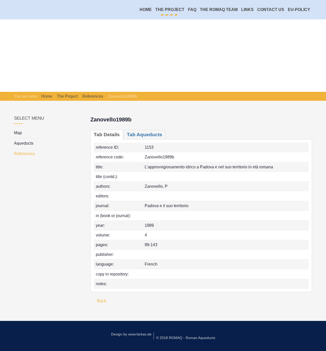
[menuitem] (146, 10)
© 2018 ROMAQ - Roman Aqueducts (185, 338)
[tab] (106, 135)
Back (101, 301)
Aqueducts (23, 143)
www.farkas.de (140, 334)
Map (18, 133)
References (24, 154)
